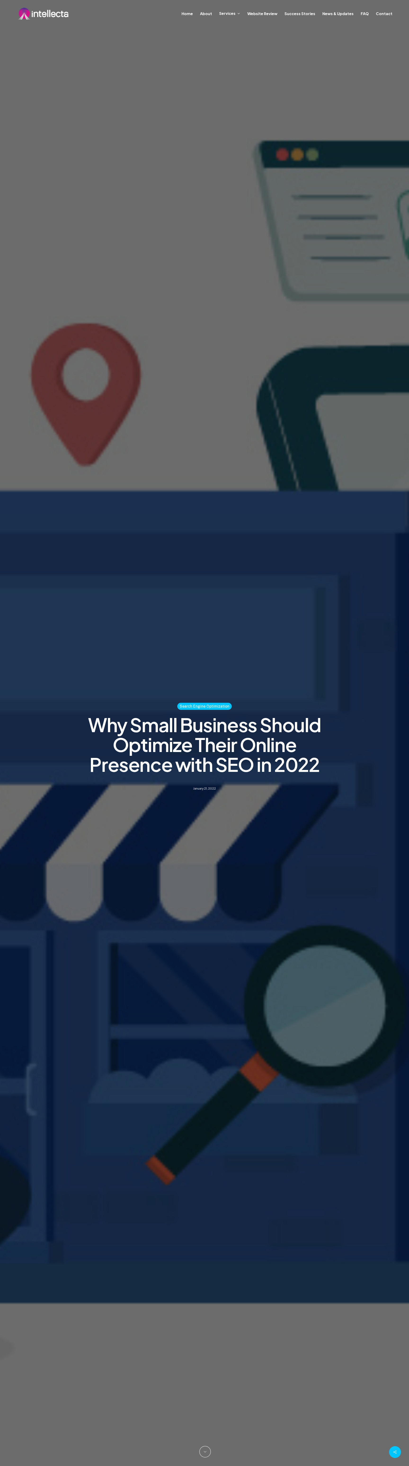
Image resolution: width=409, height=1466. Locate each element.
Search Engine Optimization (204, 706)
